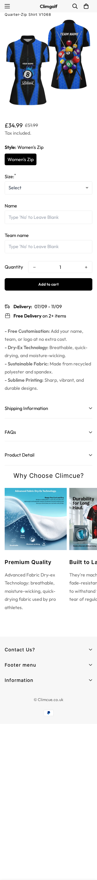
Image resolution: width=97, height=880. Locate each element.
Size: (10, 176)
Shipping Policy (20, 732)
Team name (17, 235)
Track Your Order (22, 689)
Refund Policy (18, 723)
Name (11, 206)
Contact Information (26, 695)
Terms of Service (22, 704)
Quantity (14, 267)
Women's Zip (21, 159)
